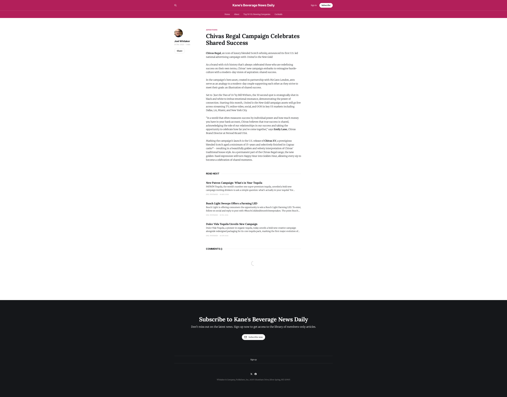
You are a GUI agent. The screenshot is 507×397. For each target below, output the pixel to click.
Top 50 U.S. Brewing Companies (256, 14)
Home (227, 14)
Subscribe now (255, 337)
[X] (251, 374)
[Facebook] (256, 374)
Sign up (253, 359)
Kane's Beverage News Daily (254, 5)
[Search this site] (175, 5)
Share (179, 51)
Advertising (211, 30)
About (236, 14)
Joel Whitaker (182, 41)
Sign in (314, 5)
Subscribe (326, 5)
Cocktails (278, 14)
